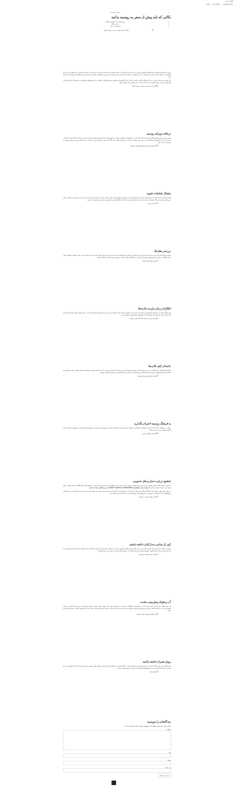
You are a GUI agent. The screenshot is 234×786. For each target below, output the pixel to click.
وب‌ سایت (168, 767)
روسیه (118, 12)
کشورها (113, 12)
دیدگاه (168, 729)
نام (169, 753)
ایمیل (169, 760)
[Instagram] (114, 783)
